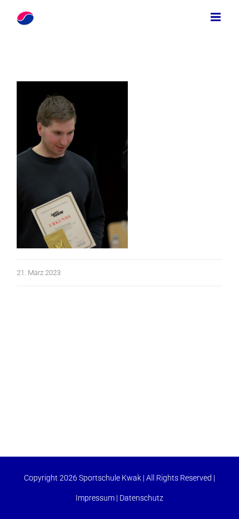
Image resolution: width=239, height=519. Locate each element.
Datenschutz (141, 497)
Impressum (95, 497)
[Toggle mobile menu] (216, 17)
